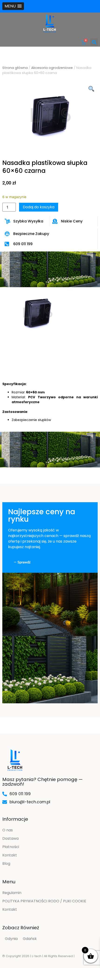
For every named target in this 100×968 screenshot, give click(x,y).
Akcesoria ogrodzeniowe (52, 67)
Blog (6, 863)
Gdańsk (30, 938)
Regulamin (11, 892)
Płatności (10, 846)
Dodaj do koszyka (38, 207)
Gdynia (11, 938)
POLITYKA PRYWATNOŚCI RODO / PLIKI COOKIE (44, 901)
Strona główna (15, 67)
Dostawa (10, 838)
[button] (13, 6)
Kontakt (9, 855)
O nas (7, 830)
